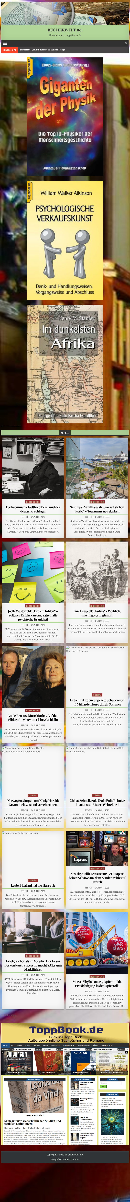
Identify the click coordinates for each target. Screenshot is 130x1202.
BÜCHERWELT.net (65, 29)
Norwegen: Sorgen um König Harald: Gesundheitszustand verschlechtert (33, 802)
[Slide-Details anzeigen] (65, 116)
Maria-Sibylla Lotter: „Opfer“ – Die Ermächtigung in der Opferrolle (97, 983)
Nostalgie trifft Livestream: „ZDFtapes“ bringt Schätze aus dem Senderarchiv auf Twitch (97, 877)
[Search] (126, 43)
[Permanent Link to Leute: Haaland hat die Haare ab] (33, 854)
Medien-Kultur (33, 501)
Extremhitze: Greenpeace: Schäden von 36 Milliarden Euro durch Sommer (97, 702)
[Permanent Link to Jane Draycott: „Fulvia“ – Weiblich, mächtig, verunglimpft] (97, 572)
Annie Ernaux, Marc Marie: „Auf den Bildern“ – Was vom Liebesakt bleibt (33, 717)
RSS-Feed (24, 517)
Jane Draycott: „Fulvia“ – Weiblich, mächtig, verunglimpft (97, 613)
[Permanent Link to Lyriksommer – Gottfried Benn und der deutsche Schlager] (33, 468)
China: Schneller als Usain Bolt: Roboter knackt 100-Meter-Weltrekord (97, 802)
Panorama (97, 694)
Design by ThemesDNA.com (65, 1159)
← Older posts (8, 1015)
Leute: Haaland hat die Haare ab (33, 885)
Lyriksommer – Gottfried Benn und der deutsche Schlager (33, 509)
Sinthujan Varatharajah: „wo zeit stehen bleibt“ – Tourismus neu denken (97, 509)
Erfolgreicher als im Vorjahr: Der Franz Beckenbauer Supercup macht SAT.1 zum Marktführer (33, 965)
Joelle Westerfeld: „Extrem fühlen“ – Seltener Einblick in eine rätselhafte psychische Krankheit (56, 49)
